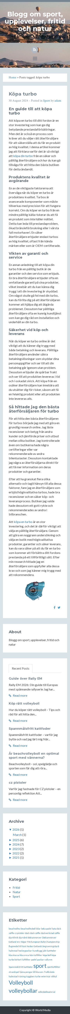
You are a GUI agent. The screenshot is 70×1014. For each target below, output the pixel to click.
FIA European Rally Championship (43, 942)
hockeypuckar (25, 950)
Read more (19, 695)
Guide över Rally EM (25, 678)
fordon (30, 946)
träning (22, 976)
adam (57, 101)
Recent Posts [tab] (20, 668)
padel (34, 959)
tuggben (30, 976)
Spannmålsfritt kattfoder (30, 728)
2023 (15, 849)
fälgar (24, 942)
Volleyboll (21, 982)
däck (27, 933)
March (17, 834)
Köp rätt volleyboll (24, 703)
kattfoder (51, 950)
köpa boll (47, 955)
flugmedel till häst (17, 946)
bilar (38, 928)
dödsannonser (35, 937)
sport (39, 965)
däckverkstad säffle (50, 933)
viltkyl (54, 976)
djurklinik (13, 937)
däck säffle (35, 933)
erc (18, 942)
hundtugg (37, 950)
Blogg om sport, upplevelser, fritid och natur (35, 21)
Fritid (16, 887)
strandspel (14, 972)
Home (12, 77)
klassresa (24, 955)
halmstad (13, 950)
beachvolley (14, 928)
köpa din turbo (23, 156)
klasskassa (14, 955)
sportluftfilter (53, 967)
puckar (40, 959)
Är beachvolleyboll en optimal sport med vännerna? (34, 755)
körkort (18, 959)
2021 (15, 857)
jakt (44, 950)
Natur (17, 892)
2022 (15, 853)
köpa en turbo (23, 522)
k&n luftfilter (36, 955)
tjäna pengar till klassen (31, 972)
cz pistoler (17, 782)
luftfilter (26, 959)
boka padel (46, 928)
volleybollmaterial (46, 992)
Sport (46, 101)
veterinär (46, 976)
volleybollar (23, 990)
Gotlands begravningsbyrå (46, 946)
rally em (48, 959)
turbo (37, 976)
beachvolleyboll (28, 928)
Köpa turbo (23, 94)
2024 (15, 844)
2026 (15, 829)
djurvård (23, 937)
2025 (15, 840)
